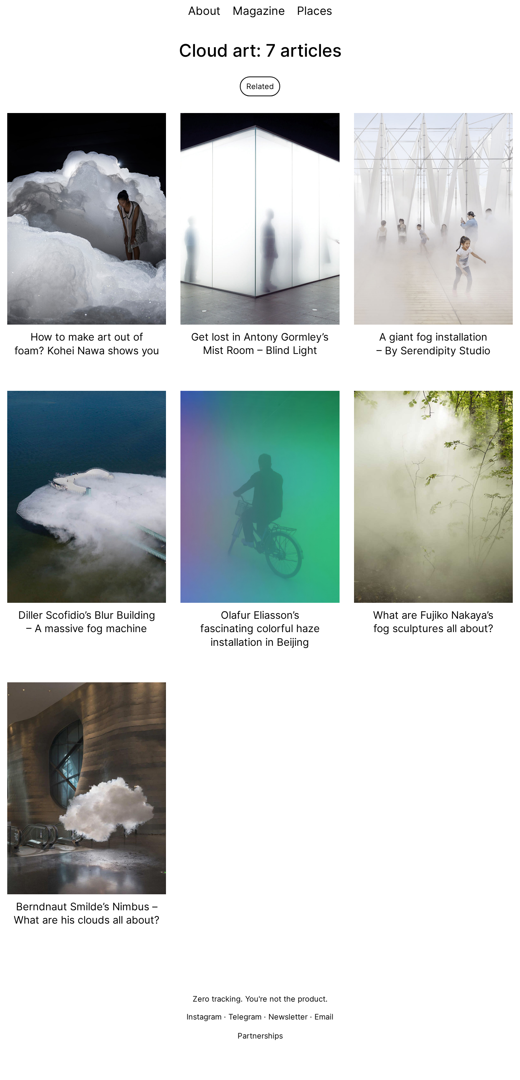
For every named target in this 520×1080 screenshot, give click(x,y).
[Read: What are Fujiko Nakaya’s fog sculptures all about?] (433, 496)
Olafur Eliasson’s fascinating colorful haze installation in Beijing (260, 628)
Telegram (245, 1016)
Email (323, 1016)
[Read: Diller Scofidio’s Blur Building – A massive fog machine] (86, 496)
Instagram (204, 1016)
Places (314, 11)
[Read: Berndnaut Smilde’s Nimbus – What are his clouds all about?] (86, 788)
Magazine (259, 11)
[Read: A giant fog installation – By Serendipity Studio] (433, 218)
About (204, 11)
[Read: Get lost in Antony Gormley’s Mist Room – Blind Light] (259, 218)
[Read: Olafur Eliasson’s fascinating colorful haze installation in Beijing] (259, 496)
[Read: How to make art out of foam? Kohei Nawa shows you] (86, 218)
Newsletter (288, 1016)
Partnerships (260, 1035)
